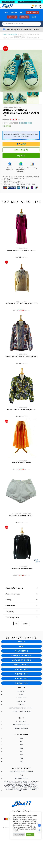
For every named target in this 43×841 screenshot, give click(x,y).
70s (21, 755)
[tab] (21, 588)
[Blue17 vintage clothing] (7, 5)
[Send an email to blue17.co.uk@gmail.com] (36, 6)
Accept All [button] (30, 835)
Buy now (21, 155)
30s (21, 741)
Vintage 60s (21, 669)
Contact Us (21, 701)
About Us (21, 691)
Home (20, 34)
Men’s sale (12, 17)
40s (21, 745)
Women (14, 12)
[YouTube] (24, 812)
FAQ (21, 775)
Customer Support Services (21, 772)
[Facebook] (14, 812)
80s (21, 758)
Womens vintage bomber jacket (21, 356)
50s (21, 748)
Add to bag (19, 150)
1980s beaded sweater (21, 568)
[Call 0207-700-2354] (40, 6)
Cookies (21, 705)
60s (21, 751)
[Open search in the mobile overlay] (21, 24)
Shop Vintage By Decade (31, 34)
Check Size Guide (25, 123)
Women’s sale (32, 12)
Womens (25, 623)
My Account (21, 721)
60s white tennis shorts (21, 515)
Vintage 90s (21, 683)
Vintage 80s (21, 678)
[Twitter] (19, 812)
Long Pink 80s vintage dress (21, 250)
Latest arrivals (21, 665)
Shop (7, 12)
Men (21, 12)
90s (16, 623)
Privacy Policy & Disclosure (21, 708)
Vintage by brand (21, 660)
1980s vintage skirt (21, 462)
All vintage (21, 651)
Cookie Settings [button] (19, 835)
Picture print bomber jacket (21, 409)
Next (40, 70)
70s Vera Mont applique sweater (21, 303)
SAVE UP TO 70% (8, 2)
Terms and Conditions (21, 711)
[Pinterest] (29, 812)
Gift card (24, 17)
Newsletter (21, 698)
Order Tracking (21, 728)
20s (21, 738)
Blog (34, 17)
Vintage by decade (21, 655)
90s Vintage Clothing (21, 36)
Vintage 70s (21, 674)
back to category (10, 34)
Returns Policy (21, 778)
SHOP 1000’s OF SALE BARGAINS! (29, 2)
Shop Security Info (21, 725)
